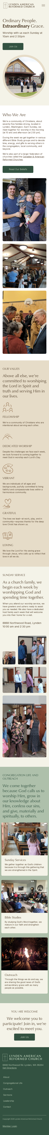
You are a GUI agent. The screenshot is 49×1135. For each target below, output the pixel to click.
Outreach (7, 1089)
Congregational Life (12, 1083)
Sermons (7, 1095)
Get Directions (10, 1068)
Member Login (10, 1126)
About (6, 1077)
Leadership (8, 1101)
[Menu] (43, 5)
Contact (7, 1106)
